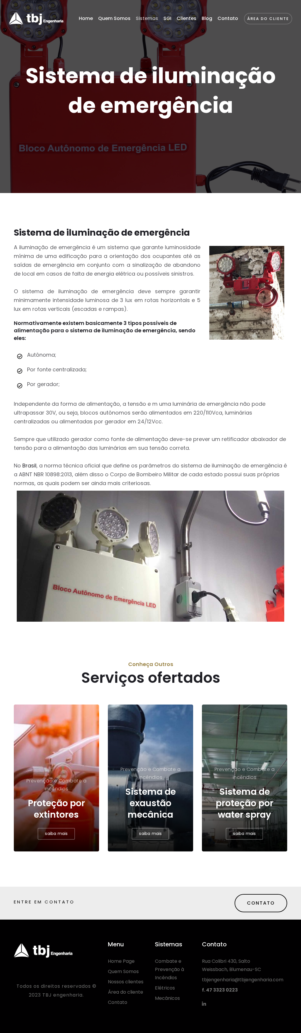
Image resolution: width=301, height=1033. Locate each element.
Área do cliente (125, 992)
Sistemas (147, 18)
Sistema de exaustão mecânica (150, 803)
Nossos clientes (125, 981)
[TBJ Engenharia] (36, 18)
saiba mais (56, 833)
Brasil (29, 465)
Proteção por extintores (56, 809)
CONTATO (261, 903)
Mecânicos (167, 998)
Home (86, 18)
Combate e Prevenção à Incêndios (169, 969)
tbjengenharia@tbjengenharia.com (242, 979)
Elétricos (165, 988)
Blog (207, 18)
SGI (167, 18)
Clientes (186, 18)
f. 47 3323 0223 (220, 990)
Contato (228, 18)
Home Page (121, 961)
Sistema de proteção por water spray (244, 803)
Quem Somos (114, 18)
